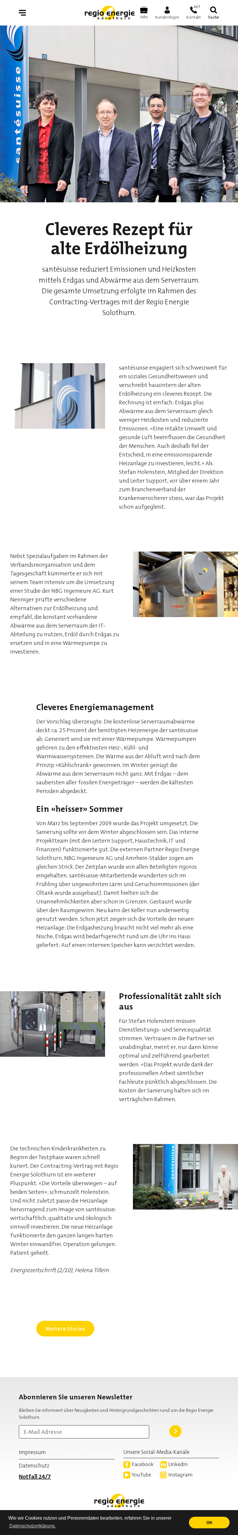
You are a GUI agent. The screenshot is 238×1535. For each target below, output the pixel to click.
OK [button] (209, 1522)
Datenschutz (34, 1465)
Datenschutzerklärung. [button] (32, 1525)
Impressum (32, 1452)
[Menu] (22, 13)
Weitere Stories (65, 1328)
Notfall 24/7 (35, 1476)
